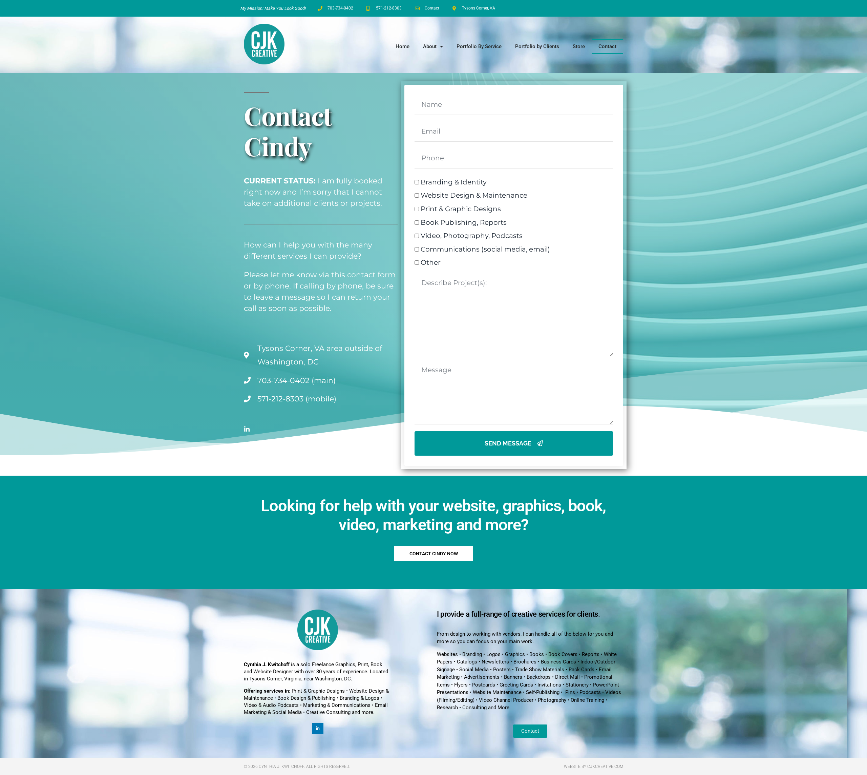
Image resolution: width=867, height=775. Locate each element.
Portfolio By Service (479, 46)
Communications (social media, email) (485, 249)
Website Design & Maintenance (474, 195)
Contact (607, 46)
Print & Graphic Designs (461, 209)
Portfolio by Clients (537, 46)
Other (431, 262)
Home (402, 46)
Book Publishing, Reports (464, 222)
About (430, 46)
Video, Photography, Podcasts (472, 236)
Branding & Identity (454, 182)
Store (579, 46)
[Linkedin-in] (247, 429)
